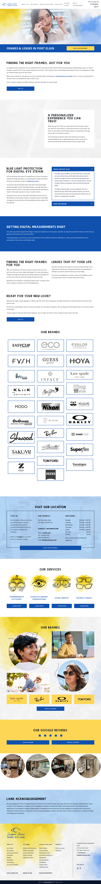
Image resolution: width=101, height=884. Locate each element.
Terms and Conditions (12, 864)
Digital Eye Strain (43, 867)
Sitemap (9, 857)
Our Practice (10, 848)
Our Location (10, 850)
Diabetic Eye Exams (28, 857)
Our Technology (12, 873)
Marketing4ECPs (48, 882)
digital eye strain (33, 181)
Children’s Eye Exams (28, 850)
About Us (24, 4)
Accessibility (10, 860)
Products (58, 4)
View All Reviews (73, 742)
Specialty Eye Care (46, 4)
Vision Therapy (43, 848)
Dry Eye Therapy (43, 850)
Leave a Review (28, 742)
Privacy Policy (10, 862)
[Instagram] (77, 868)
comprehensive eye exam (64, 76)
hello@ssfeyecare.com (49, 540)
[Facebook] (80, 868)
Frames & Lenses (60, 848)
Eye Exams (33, 4)
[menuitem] (25, 4)
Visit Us (20, 89)
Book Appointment (78, 4)
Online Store (66, 4)
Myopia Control (43, 864)
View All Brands (50, 709)
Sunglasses (58, 850)
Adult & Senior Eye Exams (30, 848)
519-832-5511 (95, 5)
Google (20, 537)
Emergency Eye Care (44, 853)
